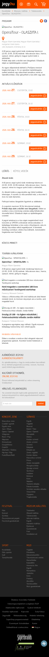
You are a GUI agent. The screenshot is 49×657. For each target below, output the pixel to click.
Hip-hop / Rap (7, 453)
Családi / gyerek (8, 424)
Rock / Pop (6, 437)
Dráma (29, 437)
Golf (3, 555)
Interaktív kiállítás (33, 524)
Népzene (5, 439)
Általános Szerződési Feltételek (23, 600)
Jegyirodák (6, 616)
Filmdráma (30, 552)
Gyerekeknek (32, 529)
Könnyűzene (6, 442)
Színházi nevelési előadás (36, 489)
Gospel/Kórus (7, 445)
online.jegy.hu (10, 376)
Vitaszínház (31, 492)
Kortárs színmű (32, 439)
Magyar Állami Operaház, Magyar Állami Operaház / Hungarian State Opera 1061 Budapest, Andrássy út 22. (21, 44)
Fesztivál (7, 506)
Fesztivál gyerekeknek (10, 521)
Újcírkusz (30, 471)
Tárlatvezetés (32, 516)
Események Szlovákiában (19, 623)
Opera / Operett (8, 432)
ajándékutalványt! (12, 358)
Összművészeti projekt (10, 518)
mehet (41, 403)
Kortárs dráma (32, 455)
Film (3, 510)
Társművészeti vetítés (35, 558)
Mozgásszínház (33, 466)
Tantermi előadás (33, 484)
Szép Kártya (39, 612)
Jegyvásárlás (36, 95)
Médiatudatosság (20, 616)
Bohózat (30, 476)
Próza (29, 460)
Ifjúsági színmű (32, 468)
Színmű (29, 445)
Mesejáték (30, 434)
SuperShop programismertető (17, 619)
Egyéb (29, 421)
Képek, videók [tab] (20, 171)
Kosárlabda (6, 550)
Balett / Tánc (31, 429)
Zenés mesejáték (33, 463)
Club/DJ (5, 447)
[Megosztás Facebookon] (45, 21)
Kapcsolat (25, 612)
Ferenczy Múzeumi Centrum (12, 293)
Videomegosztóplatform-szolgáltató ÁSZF (23, 604)
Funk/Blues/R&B (8, 455)
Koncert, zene (9, 416)
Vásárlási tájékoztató (10, 612)
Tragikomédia (32, 497)
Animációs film (32, 565)
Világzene (5, 434)
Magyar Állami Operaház (11, 266)
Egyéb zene (6, 426)
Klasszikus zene (8, 421)
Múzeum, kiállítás (36, 506)
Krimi (28, 479)
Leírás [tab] (5, 171)
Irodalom (30, 473)
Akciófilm (30, 581)
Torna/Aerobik (7, 558)
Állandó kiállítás (33, 513)
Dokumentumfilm (33, 555)
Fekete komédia (33, 487)
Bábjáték (30, 447)
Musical (29, 426)
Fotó (28, 531)
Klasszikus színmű (34, 458)
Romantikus (31, 571)
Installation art (32, 534)
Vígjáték (30, 424)
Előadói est (31, 450)
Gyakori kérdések (34, 608)
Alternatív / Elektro (9, 450)
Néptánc (30, 481)
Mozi (29, 545)
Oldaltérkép (35, 619)
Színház (31, 416)
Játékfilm (30, 573)
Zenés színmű (32, 442)
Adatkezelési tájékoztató (15, 608)
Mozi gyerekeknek (33, 586)
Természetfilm (32, 584)
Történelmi (30, 510)
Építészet (30, 526)
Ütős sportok (7, 552)
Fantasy (30, 579)
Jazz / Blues (6, 429)
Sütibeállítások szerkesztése (17, 627)
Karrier (34, 623)
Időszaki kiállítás (33, 518)
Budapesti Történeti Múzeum (13, 321)
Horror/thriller (31, 560)
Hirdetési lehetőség (37, 616)
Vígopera (30, 494)
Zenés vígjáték (32, 453)
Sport (5, 545)
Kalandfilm (30, 563)
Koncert (5, 513)
